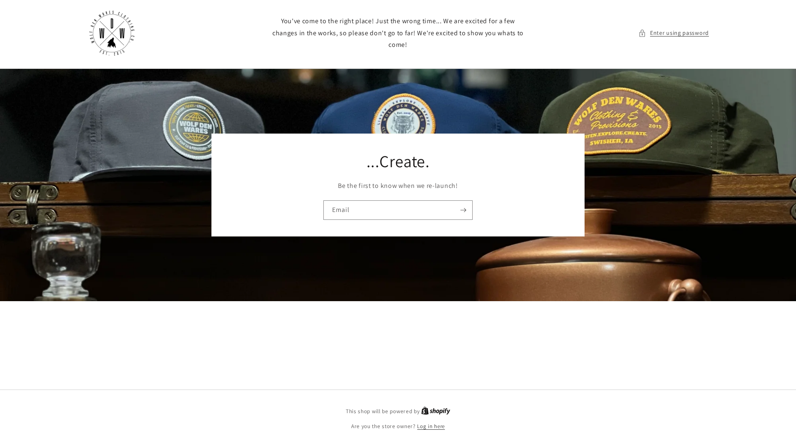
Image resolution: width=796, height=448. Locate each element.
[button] (673, 33)
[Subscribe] (463, 210)
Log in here (431, 426)
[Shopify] (435, 411)
